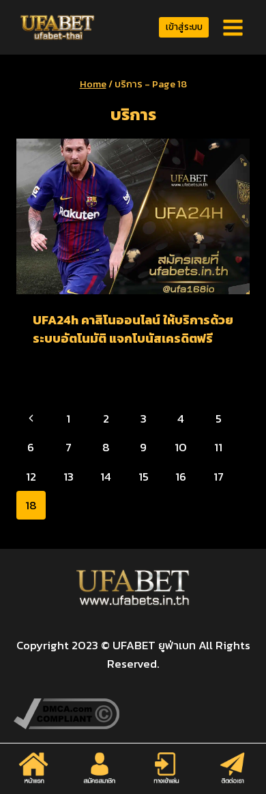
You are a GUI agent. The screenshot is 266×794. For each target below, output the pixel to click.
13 (68, 476)
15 (143, 476)
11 (218, 447)
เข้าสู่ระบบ (184, 26)
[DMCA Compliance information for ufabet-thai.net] (133, 713)
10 (181, 447)
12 (31, 476)
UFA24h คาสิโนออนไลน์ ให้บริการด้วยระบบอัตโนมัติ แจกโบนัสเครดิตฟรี (133, 329)
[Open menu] (233, 27)
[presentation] (133, 216)
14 (105, 476)
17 (218, 476)
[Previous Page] (31, 418)
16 (180, 476)
